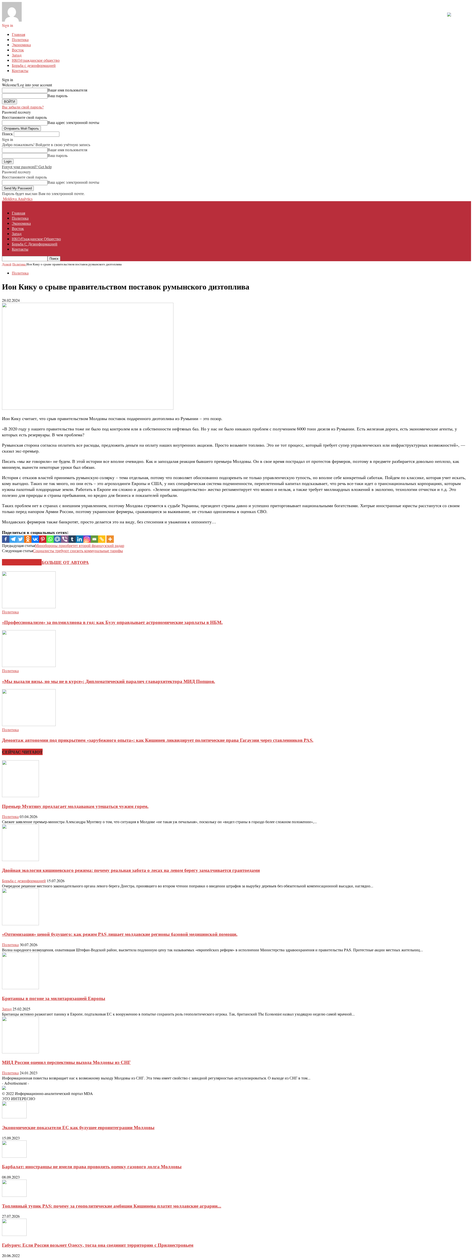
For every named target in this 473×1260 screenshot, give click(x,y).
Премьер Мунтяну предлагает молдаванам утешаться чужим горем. (75, 806)
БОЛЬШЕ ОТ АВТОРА (65, 562)
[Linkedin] (79, 539)
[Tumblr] (72, 539)
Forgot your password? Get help (27, 166)
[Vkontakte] (35, 539)
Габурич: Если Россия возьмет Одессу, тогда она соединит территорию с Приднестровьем (97, 1245)
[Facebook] (5, 539)
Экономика (21, 44)
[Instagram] (87, 539)
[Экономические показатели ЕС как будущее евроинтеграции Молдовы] (14, 1116)
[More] (110, 539)
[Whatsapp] (50, 539)
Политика (20, 39)
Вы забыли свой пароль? (23, 106)
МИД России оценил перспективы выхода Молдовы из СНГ (66, 1062)
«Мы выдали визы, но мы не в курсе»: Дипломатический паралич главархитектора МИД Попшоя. (108, 681)
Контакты (20, 70)
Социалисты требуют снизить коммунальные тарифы (78, 550)
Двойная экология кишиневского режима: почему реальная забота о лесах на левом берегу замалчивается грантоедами (131, 870)
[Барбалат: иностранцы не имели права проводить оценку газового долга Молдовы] (14, 1156)
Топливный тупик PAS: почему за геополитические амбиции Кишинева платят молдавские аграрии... (111, 1205)
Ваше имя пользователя (67, 89)
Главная (18, 34)
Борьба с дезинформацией (34, 65)
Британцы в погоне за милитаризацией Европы (53, 998)
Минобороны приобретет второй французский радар (79, 545)
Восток (18, 49)
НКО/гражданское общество (36, 60)
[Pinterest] (42, 539)
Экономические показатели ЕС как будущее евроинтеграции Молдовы (78, 1127)
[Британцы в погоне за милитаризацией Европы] (20, 987)
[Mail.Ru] (57, 539)
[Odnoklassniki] (28, 539)
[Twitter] (20, 539)
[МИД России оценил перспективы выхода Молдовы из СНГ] (20, 1051)
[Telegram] (13, 539)
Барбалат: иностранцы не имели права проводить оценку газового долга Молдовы (92, 1166)
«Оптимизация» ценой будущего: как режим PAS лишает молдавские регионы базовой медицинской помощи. (119, 934)
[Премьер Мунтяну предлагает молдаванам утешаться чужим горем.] (20, 795)
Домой (6, 264)
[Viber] (64, 539)
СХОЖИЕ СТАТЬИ (22, 562)
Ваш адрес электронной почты (73, 122)
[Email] (94, 539)
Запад (16, 55)
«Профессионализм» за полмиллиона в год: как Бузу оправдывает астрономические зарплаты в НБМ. (112, 622)
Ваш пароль (58, 95)
